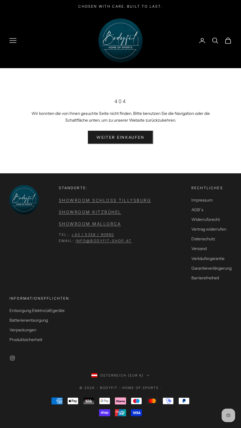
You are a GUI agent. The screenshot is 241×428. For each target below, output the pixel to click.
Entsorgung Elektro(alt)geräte (37, 310)
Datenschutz (203, 238)
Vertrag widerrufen (208, 229)
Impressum (202, 200)
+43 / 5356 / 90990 (92, 234)
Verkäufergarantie (208, 258)
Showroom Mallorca (90, 223)
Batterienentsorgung (28, 320)
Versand (199, 248)
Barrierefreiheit (205, 278)
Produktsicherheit (25, 339)
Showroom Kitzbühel (90, 211)
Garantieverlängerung (211, 268)
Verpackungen (22, 330)
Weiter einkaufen (120, 137)
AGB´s (197, 209)
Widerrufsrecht (205, 219)
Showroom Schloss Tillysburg (105, 200)
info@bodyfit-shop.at (104, 241)
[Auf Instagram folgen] (12, 358)
